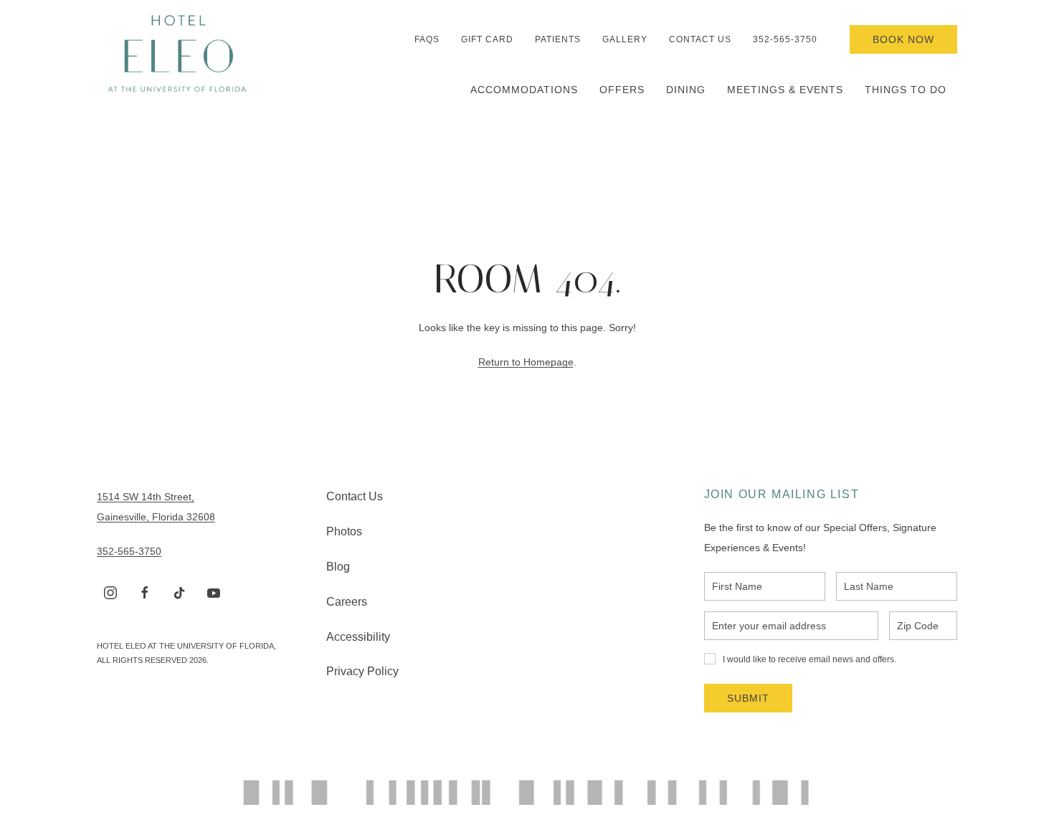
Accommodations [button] (524, 89)
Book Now (903, 39)
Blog (338, 566)
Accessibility (358, 637)
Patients (558, 39)
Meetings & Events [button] (785, 89)
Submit (748, 698)
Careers (346, 602)
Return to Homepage (526, 362)
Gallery (624, 39)
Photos (344, 531)
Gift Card (487, 39)
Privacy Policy (362, 671)
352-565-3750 (785, 39)
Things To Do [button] (905, 89)
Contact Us (700, 39)
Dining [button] (686, 89)
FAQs (427, 39)
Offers (622, 89)
